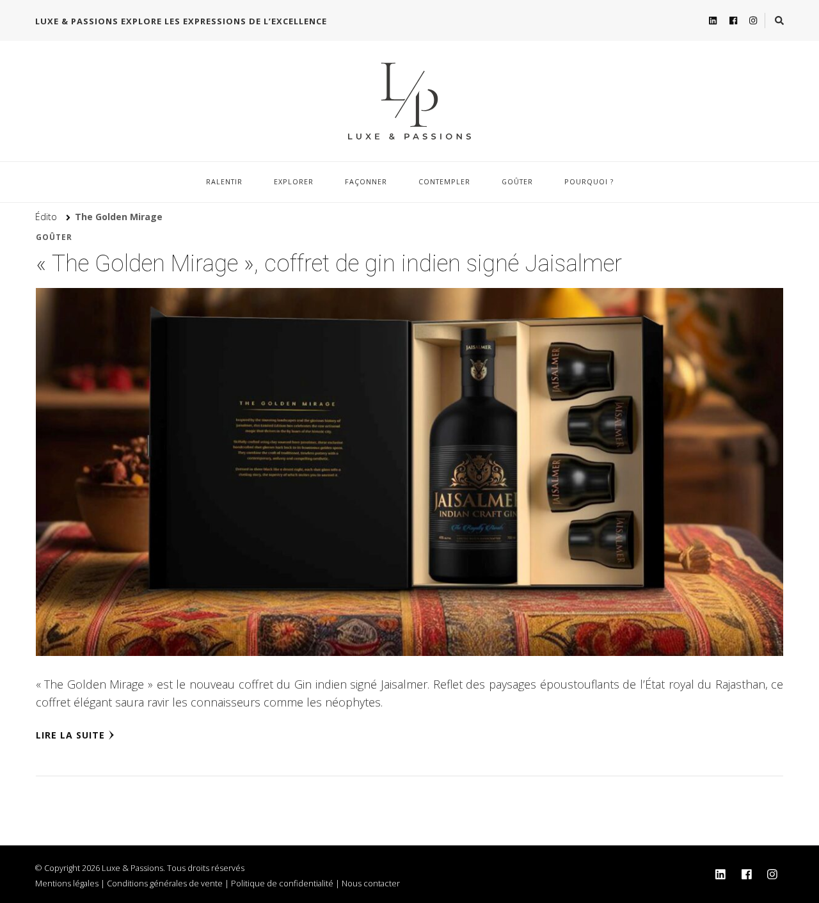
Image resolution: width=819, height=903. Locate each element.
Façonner (366, 181)
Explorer (294, 181)
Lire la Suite (70, 735)
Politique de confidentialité (282, 883)
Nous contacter (371, 883)
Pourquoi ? (589, 181)
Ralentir (224, 181)
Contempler (444, 181)
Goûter (517, 181)
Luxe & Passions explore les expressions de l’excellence (181, 21)
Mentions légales (67, 883)
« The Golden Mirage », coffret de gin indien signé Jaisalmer (329, 263)
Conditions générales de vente (165, 883)
